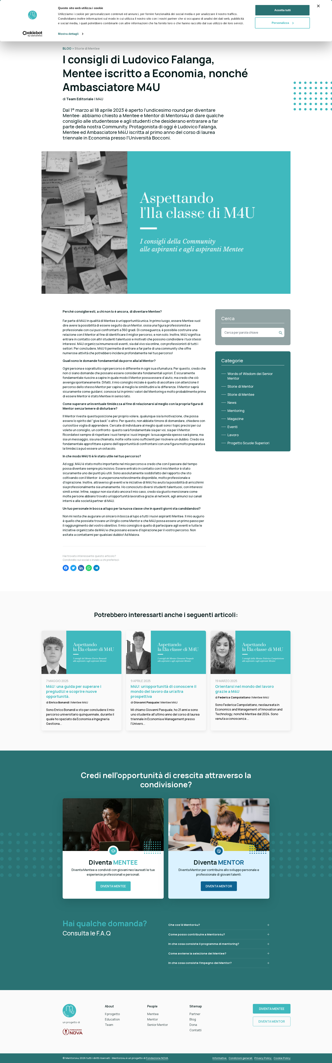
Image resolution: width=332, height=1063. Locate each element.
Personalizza (280, 22)
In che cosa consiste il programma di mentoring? (203, 944)
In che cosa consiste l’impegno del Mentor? (200, 963)
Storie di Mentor (240, 386)
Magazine (235, 418)
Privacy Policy (263, 1058)
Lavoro (233, 435)
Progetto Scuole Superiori (248, 443)
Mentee (153, 1014)
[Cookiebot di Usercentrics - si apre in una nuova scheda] (32, 34)
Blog (192, 1019)
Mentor (152, 1019)
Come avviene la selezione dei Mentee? (197, 953)
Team (109, 1025)
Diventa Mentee (113, 886)
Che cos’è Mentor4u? (184, 925)
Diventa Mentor (219, 886)
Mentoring (235, 410)
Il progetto (112, 1014)
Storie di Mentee (240, 394)
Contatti (195, 1030)
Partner (194, 1014)
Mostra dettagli (68, 33)
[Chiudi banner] (318, 6)
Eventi (232, 426)
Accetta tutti (282, 10)
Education (112, 1019)
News (231, 402)
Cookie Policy (282, 1058)
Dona (193, 1025)
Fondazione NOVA (157, 1058)
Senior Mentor (157, 1025)
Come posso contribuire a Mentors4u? (196, 934)
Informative (219, 1058)
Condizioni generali (241, 1058)
